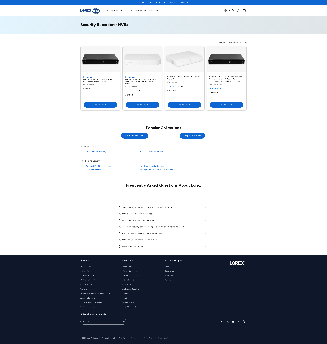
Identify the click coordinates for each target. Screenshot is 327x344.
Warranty (84, 289)
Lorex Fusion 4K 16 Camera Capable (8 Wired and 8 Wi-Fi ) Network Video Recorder (141, 81)
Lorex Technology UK (94, 338)
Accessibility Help (87, 298)
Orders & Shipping (87, 280)
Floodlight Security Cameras (152, 166)
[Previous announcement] (81, 2)
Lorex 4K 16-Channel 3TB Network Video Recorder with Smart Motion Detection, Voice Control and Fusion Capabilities (225, 79)
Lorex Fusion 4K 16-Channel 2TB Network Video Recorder (184, 78)
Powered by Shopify (109, 338)
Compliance (169, 271)
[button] (112, 10)
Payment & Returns (88, 275)
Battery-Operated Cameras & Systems (156, 169)
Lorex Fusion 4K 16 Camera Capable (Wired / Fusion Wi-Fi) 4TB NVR (97, 80)
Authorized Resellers (130, 289)
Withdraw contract (87, 307)
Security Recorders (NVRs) (151, 151)
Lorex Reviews (128, 302)
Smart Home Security (90, 161)
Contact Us (127, 284)
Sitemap (168, 280)
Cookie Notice (86, 284)
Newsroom (126, 293)
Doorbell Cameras (93, 169)
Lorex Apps (169, 275)
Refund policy (124, 338)
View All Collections (134, 136)
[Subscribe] (123, 321)
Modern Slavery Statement (91, 302)
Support (168, 266)
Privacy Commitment (130, 271)
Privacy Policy (85, 271)
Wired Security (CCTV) (91, 146)
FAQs (124, 298)
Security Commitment (131, 275)
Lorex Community (129, 307)
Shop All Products (192, 136)
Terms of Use (85, 266)
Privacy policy (136, 338)
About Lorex (127, 266)
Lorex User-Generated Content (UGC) (95, 293)
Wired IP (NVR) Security (96, 151)
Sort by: (222, 42)
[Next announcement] (245, 2)
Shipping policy (164, 338)
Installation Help (128, 280)
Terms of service (150, 338)
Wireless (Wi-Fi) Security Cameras (100, 166)
